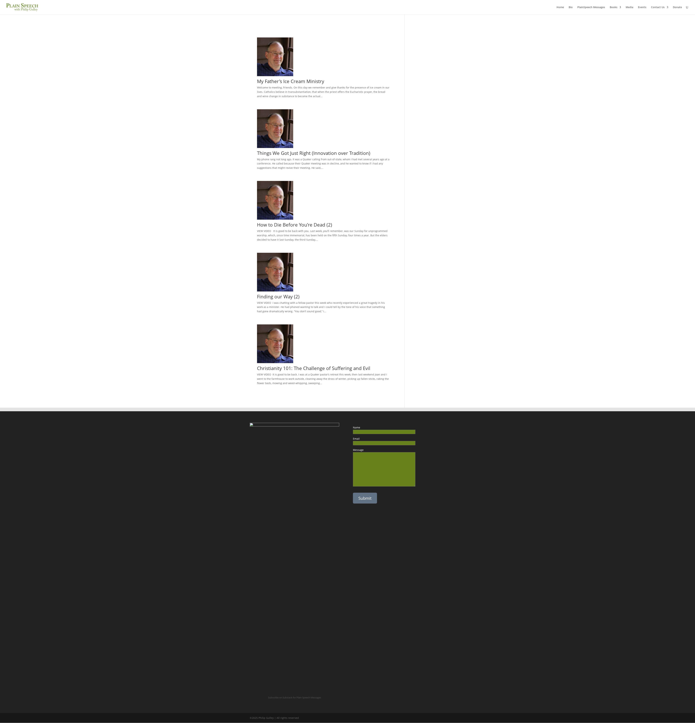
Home (560, 7)
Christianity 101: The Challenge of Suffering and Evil (313, 368)
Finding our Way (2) (280, 296)
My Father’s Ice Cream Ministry (290, 81)
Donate (677, 7)
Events (642, 7)
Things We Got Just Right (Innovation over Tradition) (313, 153)
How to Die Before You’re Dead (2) (294, 224)
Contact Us (658, 7)
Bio (571, 7)
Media (629, 7)
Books (613, 7)
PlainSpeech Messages (591, 7)
